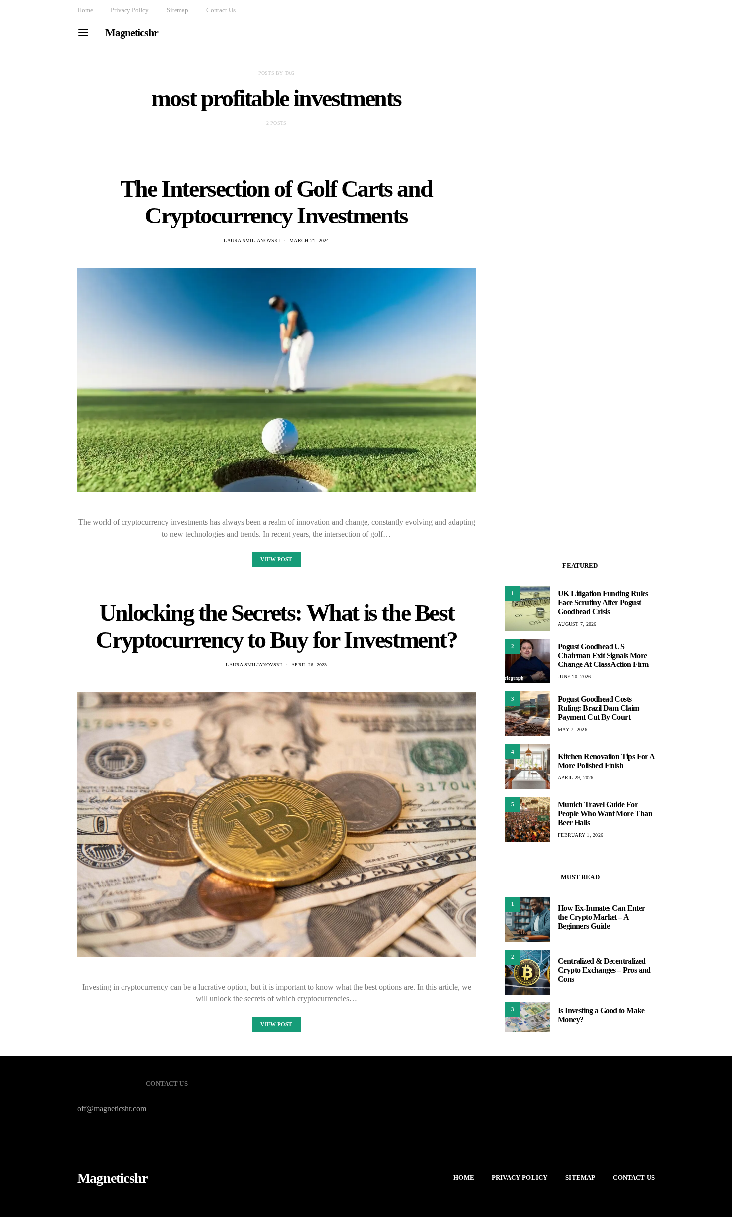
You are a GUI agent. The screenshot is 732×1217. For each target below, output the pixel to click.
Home (85, 10)
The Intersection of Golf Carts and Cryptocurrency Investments (276, 201)
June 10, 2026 (574, 676)
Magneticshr (131, 32)
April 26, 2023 (309, 664)
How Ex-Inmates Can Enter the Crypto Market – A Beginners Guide (601, 917)
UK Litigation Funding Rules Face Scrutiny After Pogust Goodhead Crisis (603, 602)
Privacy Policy (130, 10)
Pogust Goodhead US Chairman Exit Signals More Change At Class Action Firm (603, 655)
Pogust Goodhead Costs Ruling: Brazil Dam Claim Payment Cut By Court (598, 708)
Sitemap (177, 10)
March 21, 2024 (309, 240)
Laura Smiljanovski (252, 240)
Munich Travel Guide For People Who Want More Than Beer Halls (605, 813)
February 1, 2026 (580, 835)
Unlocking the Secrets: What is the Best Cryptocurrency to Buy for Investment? (276, 626)
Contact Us (220, 10)
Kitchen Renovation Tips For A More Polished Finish (606, 761)
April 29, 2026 (576, 777)
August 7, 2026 (577, 624)
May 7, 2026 (572, 729)
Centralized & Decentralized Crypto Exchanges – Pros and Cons (604, 970)
